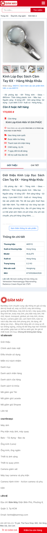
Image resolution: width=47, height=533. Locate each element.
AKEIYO (16, 86)
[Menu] (43, 3)
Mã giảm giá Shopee (11, 404)
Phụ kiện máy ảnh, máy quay (15, 431)
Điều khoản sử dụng (10, 354)
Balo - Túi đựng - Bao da (13, 437)
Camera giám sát (9, 469)
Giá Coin (11, 526)
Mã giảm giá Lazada (11, 398)
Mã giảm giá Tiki (9, 392)
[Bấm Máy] (14, 300)
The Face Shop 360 (29, 523)
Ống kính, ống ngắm (18, 16)
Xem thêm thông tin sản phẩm (23, 228)
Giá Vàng (42, 523)
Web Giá (3, 526)
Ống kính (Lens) (8, 444)
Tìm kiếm (37, 10)
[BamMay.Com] (12, 3)
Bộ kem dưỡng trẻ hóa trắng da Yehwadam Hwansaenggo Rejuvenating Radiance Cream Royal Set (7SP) (20, 281)
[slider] (7, 69)
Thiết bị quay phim (10, 462)
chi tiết (35, 165)
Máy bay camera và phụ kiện (15, 475)
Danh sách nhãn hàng (11, 373)
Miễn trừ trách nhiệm (11, 360)
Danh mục (6, 367)
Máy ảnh (5, 425)
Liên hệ (4, 411)
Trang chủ (4, 16)
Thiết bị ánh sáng (9, 456)
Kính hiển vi (32, 16)
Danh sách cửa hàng (11, 379)
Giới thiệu (12, 165)
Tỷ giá (17, 523)
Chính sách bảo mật (10, 348)
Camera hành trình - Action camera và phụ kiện (22, 484)
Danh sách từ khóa (10, 385)
